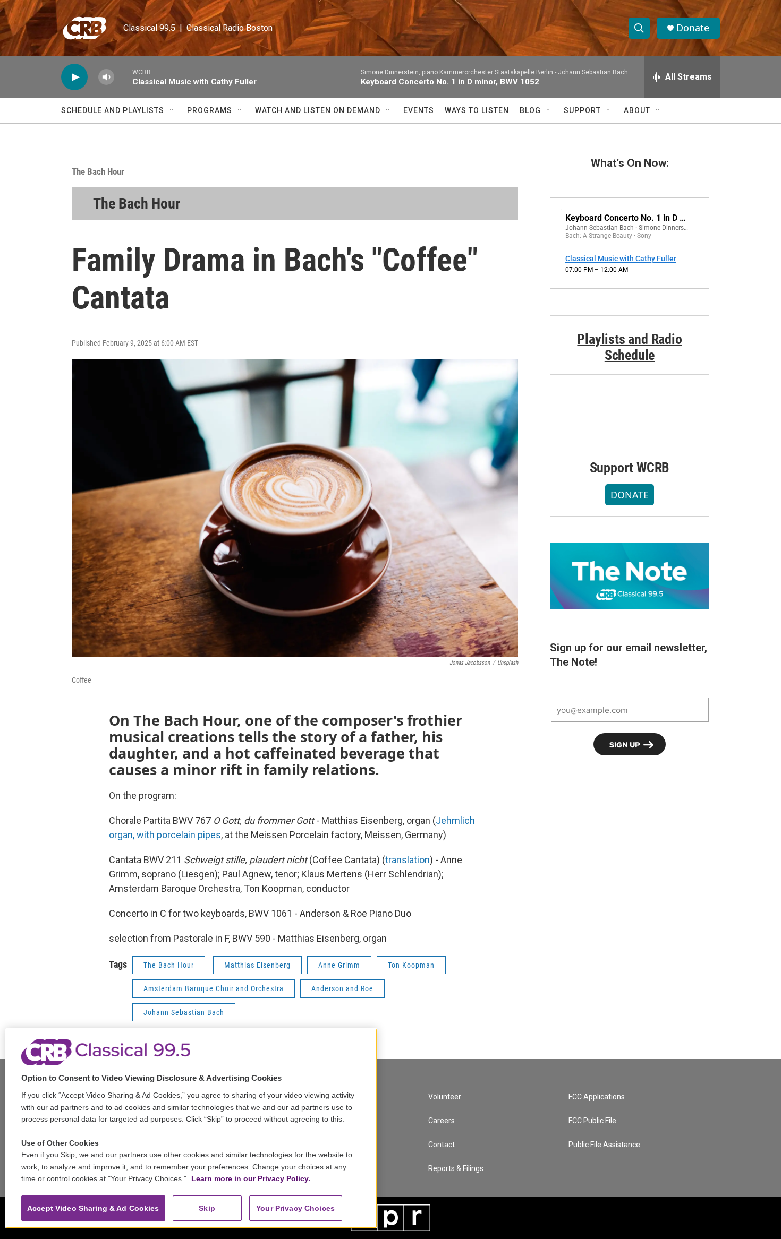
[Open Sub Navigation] (172, 110)
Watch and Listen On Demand (317, 110)
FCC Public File (592, 1121)
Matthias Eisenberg (257, 965)
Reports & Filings (455, 1169)
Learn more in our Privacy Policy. (250, 1178)
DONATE (629, 494)
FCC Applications (596, 1097)
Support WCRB (630, 468)
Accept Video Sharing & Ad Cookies (93, 1208)
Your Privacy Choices (295, 1208)
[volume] (106, 77)
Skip (207, 1208)
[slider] (123, 76)
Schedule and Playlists (112, 110)
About (637, 110)
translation (407, 859)
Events (418, 110)
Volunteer (444, 1097)
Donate (692, 27)
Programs (209, 110)
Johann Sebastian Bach (183, 1012)
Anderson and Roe (342, 988)
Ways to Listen (477, 110)
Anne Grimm (339, 965)
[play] (74, 77)
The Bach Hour (98, 171)
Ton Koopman (411, 965)
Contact (441, 1145)
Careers (441, 1121)
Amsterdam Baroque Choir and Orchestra (213, 988)
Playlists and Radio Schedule (629, 347)
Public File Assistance (604, 1145)
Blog (530, 110)
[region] (191, 1128)
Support (582, 110)
